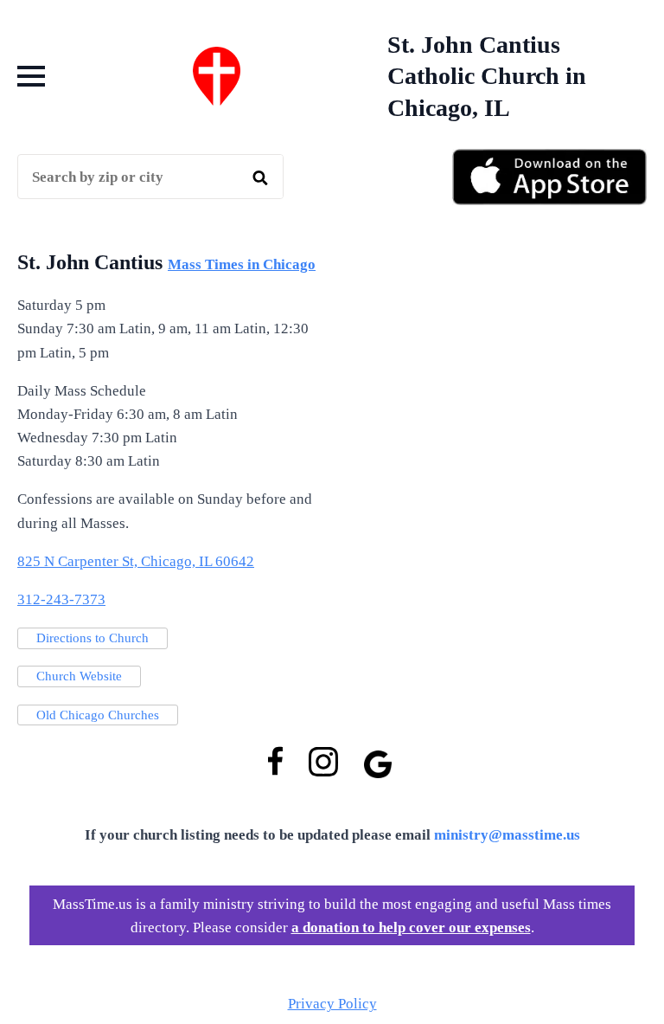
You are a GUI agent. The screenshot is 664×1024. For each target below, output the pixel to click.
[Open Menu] (31, 76)
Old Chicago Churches (97, 715)
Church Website (79, 676)
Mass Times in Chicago (242, 264)
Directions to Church (92, 638)
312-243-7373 (61, 599)
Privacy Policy (332, 1003)
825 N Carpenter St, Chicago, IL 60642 (135, 561)
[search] (260, 177)
